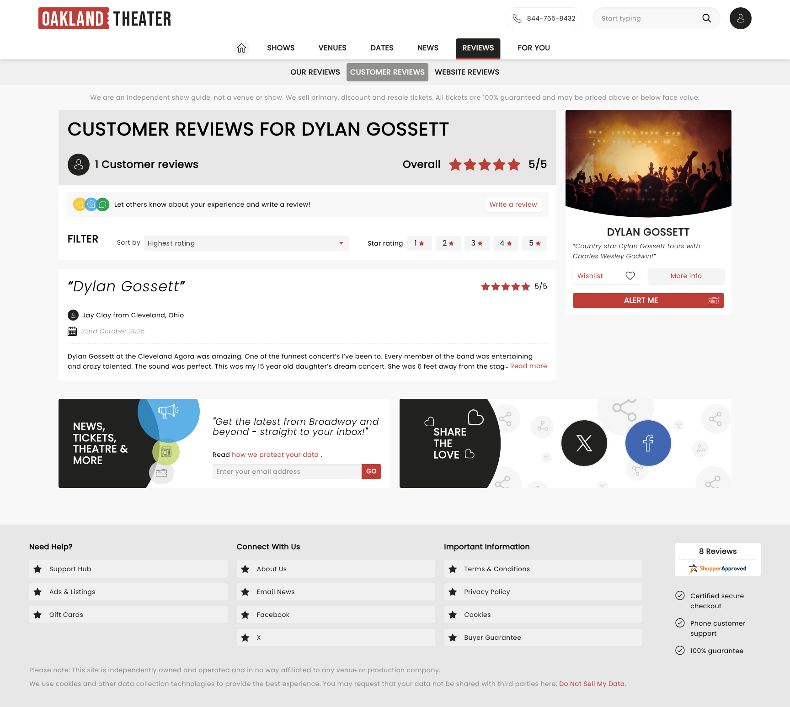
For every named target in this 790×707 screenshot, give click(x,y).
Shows (280, 48)
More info (686, 275)
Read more (528, 365)
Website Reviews (467, 72)
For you (534, 48)
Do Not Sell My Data (592, 683)
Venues (333, 48)
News (427, 48)
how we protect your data (276, 454)
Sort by (129, 242)
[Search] (709, 18)
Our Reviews (315, 72)
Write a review (513, 204)
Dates (382, 48)
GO (371, 471)
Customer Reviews (387, 72)
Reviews (478, 48)
